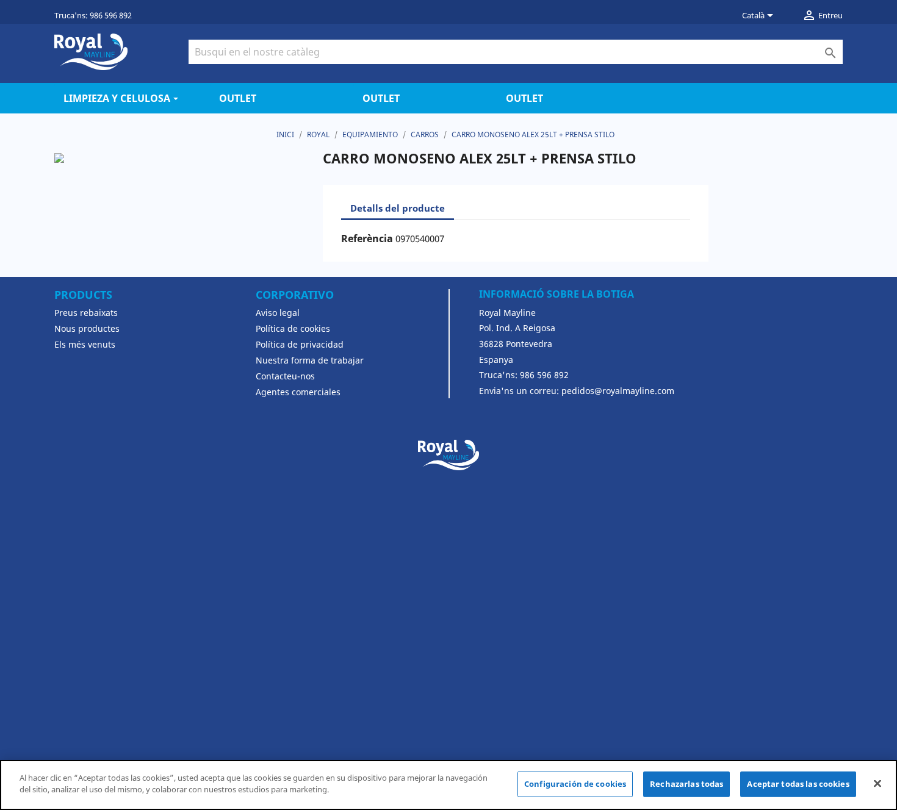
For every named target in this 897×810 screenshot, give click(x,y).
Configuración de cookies (575, 783)
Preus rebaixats (86, 312)
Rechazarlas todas (686, 783)
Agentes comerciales (298, 392)
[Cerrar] (877, 783)
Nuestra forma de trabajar (310, 360)
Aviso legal (278, 312)
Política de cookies (293, 328)
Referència (367, 238)
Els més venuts (84, 344)
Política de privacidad (300, 344)
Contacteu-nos (285, 376)
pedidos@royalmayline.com (617, 390)
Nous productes (87, 328)
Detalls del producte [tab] (397, 208)
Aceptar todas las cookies (798, 783)
